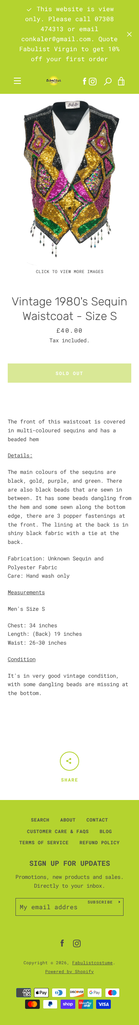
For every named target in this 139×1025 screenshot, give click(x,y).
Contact (97, 820)
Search (40, 820)
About (68, 820)
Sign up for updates (69, 863)
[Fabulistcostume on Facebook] (62, 943)
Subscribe (100, 902)
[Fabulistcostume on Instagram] (77, 943)
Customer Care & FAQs (58, 831)
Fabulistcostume (92, 962)
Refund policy (100, 842)
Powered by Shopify (69, 971)
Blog (106, 831)
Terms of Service (44, 842)
